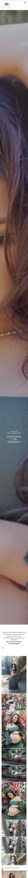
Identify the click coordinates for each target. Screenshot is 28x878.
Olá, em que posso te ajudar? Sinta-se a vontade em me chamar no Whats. (12, 868)
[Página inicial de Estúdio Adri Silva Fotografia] (6, 6)
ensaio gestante (6, 650)
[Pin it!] (18, 689)
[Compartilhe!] (14, 689)
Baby (16, 652)
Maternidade (15, 650)
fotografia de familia (7, 652)
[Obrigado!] (9, 689)
